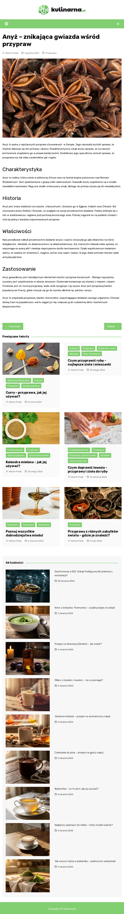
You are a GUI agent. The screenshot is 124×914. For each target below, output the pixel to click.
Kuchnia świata (15, 450)
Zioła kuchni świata (39, 455)
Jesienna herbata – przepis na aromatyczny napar (82, 716)
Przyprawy (51, 53)
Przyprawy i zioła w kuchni (82, 455)
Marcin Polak (11, 53)
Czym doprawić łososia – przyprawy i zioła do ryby (88, 469)
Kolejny (111, 326)
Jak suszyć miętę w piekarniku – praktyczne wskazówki (85, 861)
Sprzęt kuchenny (31, 386)
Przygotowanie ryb (78, 450)
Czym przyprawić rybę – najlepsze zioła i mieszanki (89, 362)
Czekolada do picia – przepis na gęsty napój (79, 752)
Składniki (73, 354)
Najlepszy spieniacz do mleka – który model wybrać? (84, 825)
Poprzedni (14, 326)
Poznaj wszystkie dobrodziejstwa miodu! (24, 533)
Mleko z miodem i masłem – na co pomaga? (79, 680)
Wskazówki (43, 525)
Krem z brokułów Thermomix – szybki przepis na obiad (85, 607)
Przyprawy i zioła (106, 348)
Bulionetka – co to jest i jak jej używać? (76, 788)
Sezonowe (28, 525)
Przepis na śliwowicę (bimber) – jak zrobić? (78, 643)
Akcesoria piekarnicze (18, 380)
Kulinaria (73, 348)
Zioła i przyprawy (91, 354)
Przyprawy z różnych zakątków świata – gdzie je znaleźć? (93, 533)
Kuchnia (38, 380)
